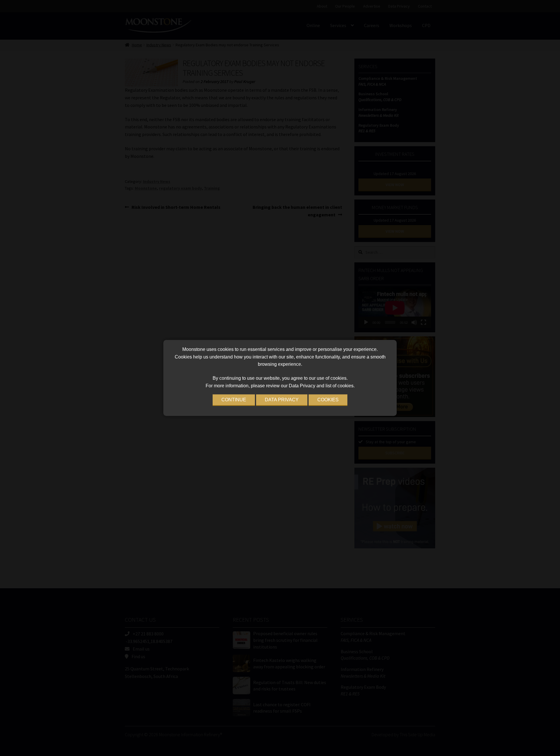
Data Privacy (282, 400)
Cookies (328, 400)
